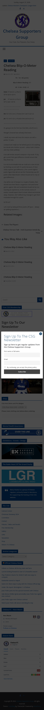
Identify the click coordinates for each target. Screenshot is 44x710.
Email (6, 359)
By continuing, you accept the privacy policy (22, 367)
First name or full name (12, 351)
